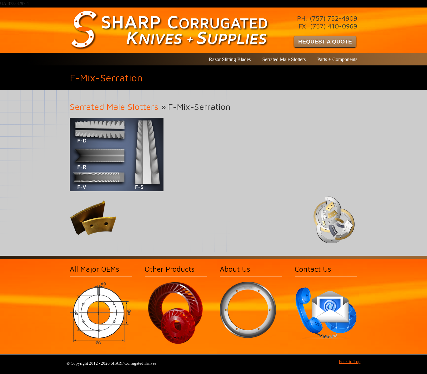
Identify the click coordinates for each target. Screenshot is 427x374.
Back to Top (349, 361)
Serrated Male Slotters (114, 106)
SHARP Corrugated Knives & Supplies (171, 30)
